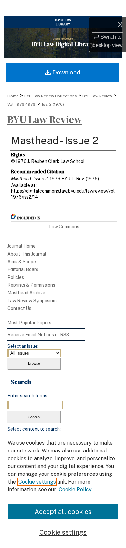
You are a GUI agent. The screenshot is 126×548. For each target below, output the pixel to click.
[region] (63, 489)
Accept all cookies (63, 512)
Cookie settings (37, 482)
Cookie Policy (75, 489)
